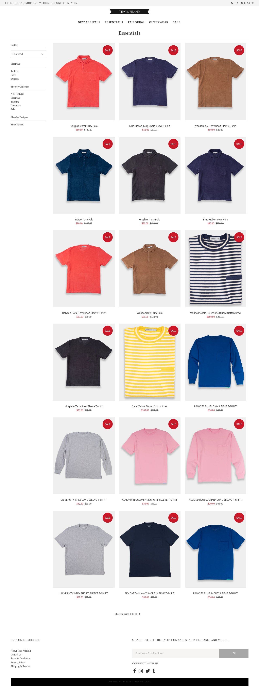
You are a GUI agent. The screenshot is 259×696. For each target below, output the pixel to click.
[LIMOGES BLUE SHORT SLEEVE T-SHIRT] (215, 550)
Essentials (114, 22)
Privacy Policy (18, 662)
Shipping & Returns (20, 666)
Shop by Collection (20, 86)
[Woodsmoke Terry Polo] (150, 269)
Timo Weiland (17, 124)
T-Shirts (14, 71)
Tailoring (136, 22)
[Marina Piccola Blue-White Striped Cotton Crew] (215, 269)
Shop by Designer (19, 117)
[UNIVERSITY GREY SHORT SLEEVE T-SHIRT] (84, 550)
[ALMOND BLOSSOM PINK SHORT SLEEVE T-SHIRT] (150, 456)
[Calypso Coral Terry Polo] (84, 82)
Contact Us (16, 654)
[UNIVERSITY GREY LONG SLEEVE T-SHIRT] (84, 456)
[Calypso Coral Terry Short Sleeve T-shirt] (84, 269)
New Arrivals (89, 22)
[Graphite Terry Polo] (150, 176)
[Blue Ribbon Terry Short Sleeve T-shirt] (150, 82)
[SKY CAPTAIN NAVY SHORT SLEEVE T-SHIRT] (150, 550)
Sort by (14, 45)
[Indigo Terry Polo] (84, 176)
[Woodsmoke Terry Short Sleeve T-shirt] (215, 82)
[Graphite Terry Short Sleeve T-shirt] (84, 363)
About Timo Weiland (21, 650)
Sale (177, 22)
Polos (13, 75)
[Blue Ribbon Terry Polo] (215, 176)
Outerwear (158, 22)
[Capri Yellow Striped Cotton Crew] (150, 363)
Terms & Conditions (20, 658)
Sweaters (15, 78)
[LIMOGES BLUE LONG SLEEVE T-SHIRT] (215, 363)
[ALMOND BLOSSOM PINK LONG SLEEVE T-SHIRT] (215, 456)
